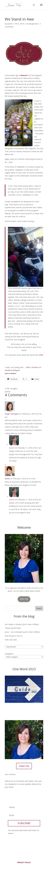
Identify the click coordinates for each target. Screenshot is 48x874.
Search (39, 608)
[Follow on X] (12, 794)
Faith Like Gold (11, 639)
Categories (9, 653)
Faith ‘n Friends (32, 367)
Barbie (7, 478)
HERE (41, 355)
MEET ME (24, 599)
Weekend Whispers (12, 370)
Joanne (10, 23)
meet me (24, 766)
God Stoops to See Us (14, 636)
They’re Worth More (13, 628)
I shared (23, 75)
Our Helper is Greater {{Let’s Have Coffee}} (22, 624)
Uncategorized (32, 23)
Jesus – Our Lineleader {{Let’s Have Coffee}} (22, 632)
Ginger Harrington (12, 414)
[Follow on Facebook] (7, 794)
